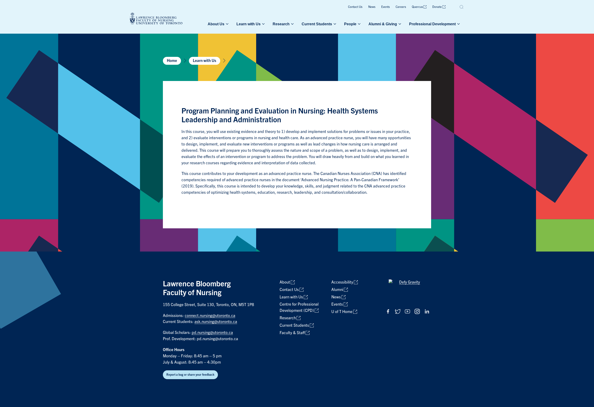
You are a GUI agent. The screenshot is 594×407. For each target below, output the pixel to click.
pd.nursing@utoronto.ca (212, 333)
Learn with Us (248, 24)
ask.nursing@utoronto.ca (215, 322)
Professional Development (432, 24)
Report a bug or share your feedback (190, 374)
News (371, 6)
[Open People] (358, 24)
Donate (437, 6)
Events (385, 6)
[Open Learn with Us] (263, 24)
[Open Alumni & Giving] (399, 24)
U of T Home (341, 312)
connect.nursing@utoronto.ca (210, 316)
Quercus (417, 6)
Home (172, 61)
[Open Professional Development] (458, 24)
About (285, 282)
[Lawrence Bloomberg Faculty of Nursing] (156, 19)
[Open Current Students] (334, 24)
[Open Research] (292, 24)
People (350, 24)
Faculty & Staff (292, 333)
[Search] (461, 7)
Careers (401, 6)
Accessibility (342, 282)
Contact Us (355, 6)
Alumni (337, 290)
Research (281, 24)
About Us (216, 24)
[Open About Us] (226, 24)
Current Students (317, 24)
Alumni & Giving (382, 24)
